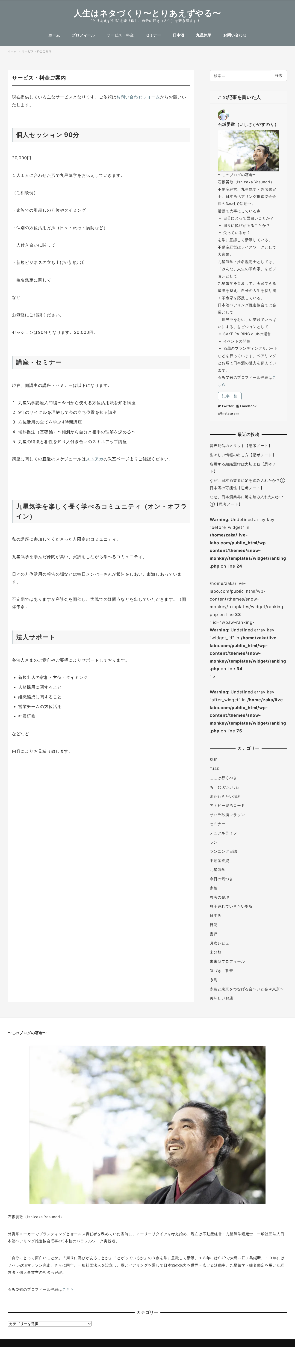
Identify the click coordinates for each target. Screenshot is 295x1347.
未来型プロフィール (227, 961)
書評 (214, 934)
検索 (279, 75)
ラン (214, 842)
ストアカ (94, 458)
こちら (68, 1289)
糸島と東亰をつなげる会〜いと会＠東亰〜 (247, 989)
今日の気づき (221, 879)
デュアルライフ (223, 833)
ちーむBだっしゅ (224, 787)
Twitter (227, 406)
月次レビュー (221, 943)
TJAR (215, 769)
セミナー (217, 824)
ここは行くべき (223, 778)
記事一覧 (230, 396)
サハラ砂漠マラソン (227, 815)
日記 (214, 925)
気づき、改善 (221, 970)
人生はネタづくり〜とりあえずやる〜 (147, 13)
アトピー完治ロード (227, 805)
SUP (214, 760)
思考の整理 (219, 897)
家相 (214, 888)
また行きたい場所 (225, 796)
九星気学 (217, 869)
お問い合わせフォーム (138, 97)
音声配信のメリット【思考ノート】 (241, 446)
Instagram (230, 413)
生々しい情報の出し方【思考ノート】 (243, 455)
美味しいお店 (221, 998)
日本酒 (215, 915)
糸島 (214, 980)
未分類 (215, 952)
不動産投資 (219, 861)
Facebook (248, 406)
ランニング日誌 (223, 851)
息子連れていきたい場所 (231, 906)
